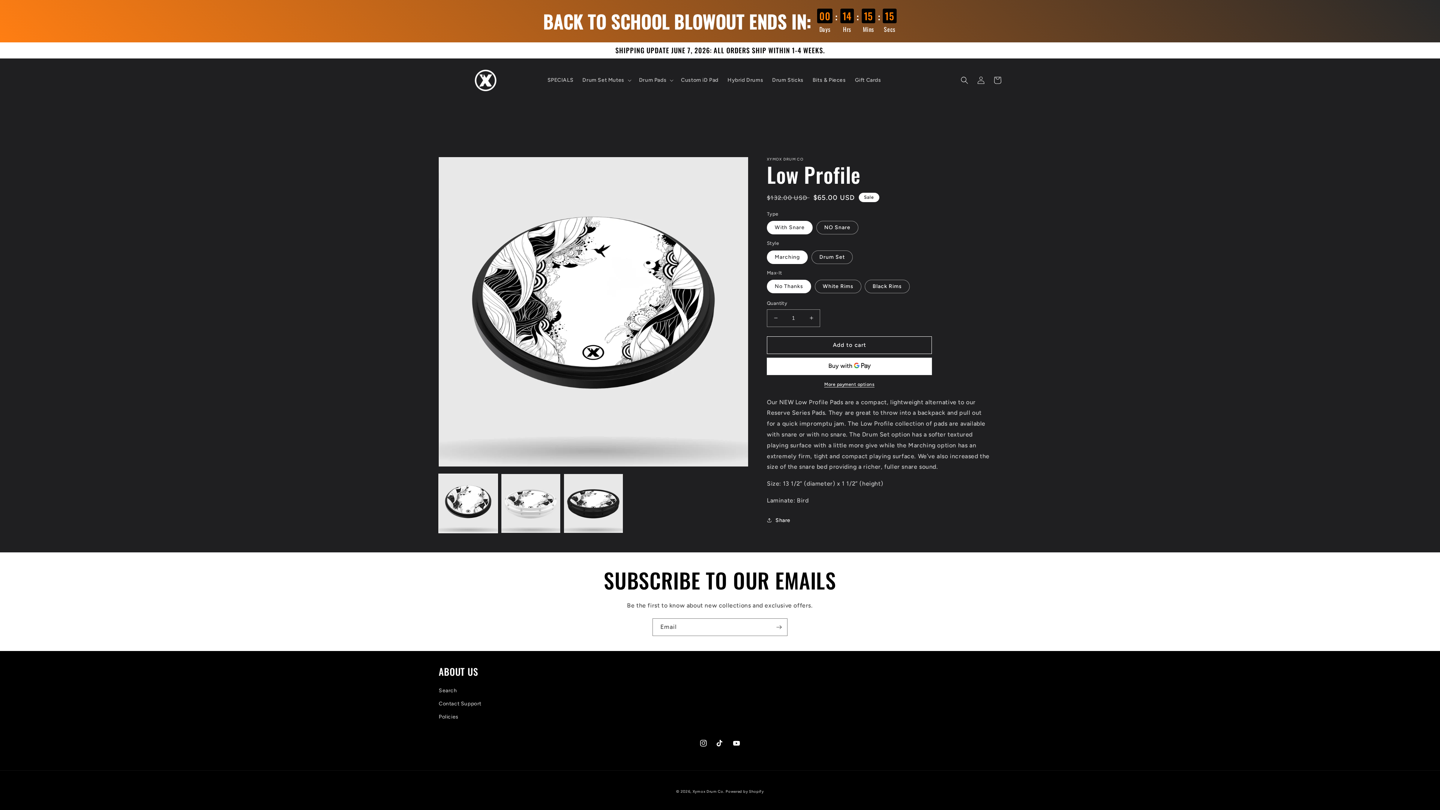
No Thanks (789, 286)
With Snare (790, 227)
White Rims (838, 286)
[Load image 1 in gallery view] (468, 503)
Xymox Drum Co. (708, 791)
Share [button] (783, 520)
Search (448, 690)
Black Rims (887, 286)
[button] (606, 80)
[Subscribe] (779, 627)
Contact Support (460, 703)
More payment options (849, 384)
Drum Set (832, 257)
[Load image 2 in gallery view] (530, 503)
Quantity (777, 303)
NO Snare (837, 227)
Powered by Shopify (745, 791)
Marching (787, 257)
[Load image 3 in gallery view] (593, 503)
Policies (449, 717)
